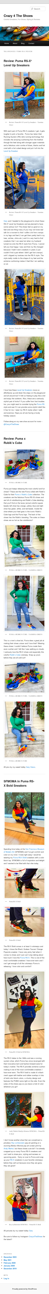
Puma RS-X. (25, 957)
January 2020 (9, 1265)
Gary (5, 221)
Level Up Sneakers (24, 390)
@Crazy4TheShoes (11, 424)
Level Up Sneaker (11, 151)
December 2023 (10, 1257)
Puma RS (41, 404)
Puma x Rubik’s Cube (23, 494)
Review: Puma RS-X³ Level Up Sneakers (18, 63)
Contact (31, 43)
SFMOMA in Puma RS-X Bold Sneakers (19, 783)
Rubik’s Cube (15, 654)
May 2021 (7, 1260)
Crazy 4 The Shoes (18, 15)
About (15, 43)
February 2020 (10, 1263)
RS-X (12, 1160)
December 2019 (10, 1268)
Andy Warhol (9, 1148)
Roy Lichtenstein (17, 1142)
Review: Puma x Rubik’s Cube (15, 440)
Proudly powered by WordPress (24, 1289)
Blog (22, 43)
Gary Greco (30, 767)
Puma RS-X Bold (20, 857)
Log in (6, 1278)
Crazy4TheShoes (35, 1236)
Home (6, 43)
